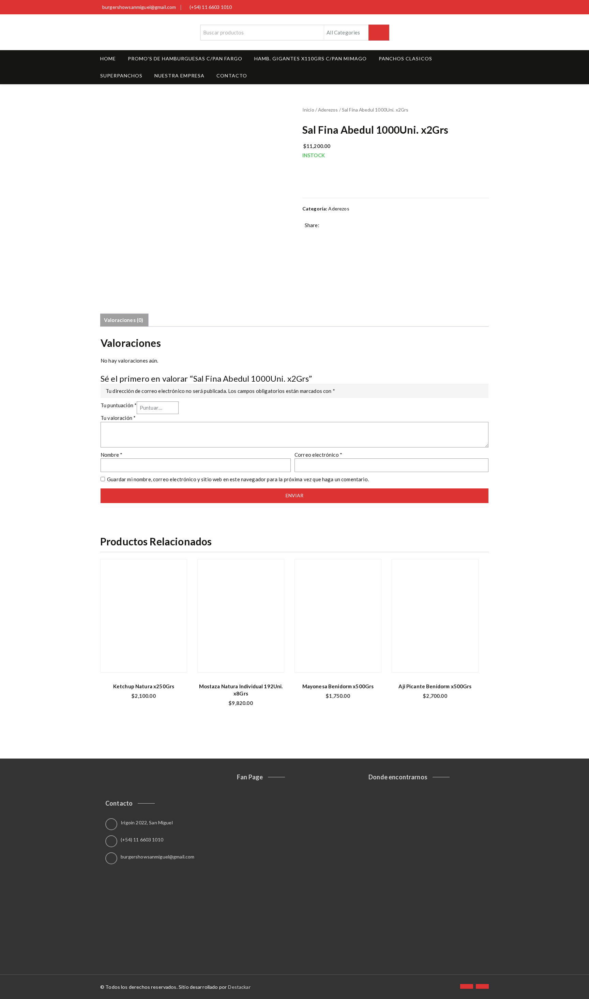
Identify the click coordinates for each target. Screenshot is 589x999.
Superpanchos (121, 75)
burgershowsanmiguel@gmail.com (139, 7)
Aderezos (328, 110)
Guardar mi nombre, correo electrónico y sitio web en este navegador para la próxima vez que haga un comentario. (238, 479)
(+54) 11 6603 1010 (211, 7)
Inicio (308, 110)
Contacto (231, 75)
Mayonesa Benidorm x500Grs (338, 686)
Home (108, 58)
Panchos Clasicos (405, 58)
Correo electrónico (318, 455)
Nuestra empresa (179, 75)
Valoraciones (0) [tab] (123, 320)
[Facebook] (466, 986)
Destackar (239, 987)
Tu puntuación (119, 405)
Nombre (111, 455)
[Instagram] (482, 986)
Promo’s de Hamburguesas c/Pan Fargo (185, 58)
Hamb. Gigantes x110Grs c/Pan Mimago (310, 58)
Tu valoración (118, 418)
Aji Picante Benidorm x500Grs (434, 686)
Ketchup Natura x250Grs (143, 686)
